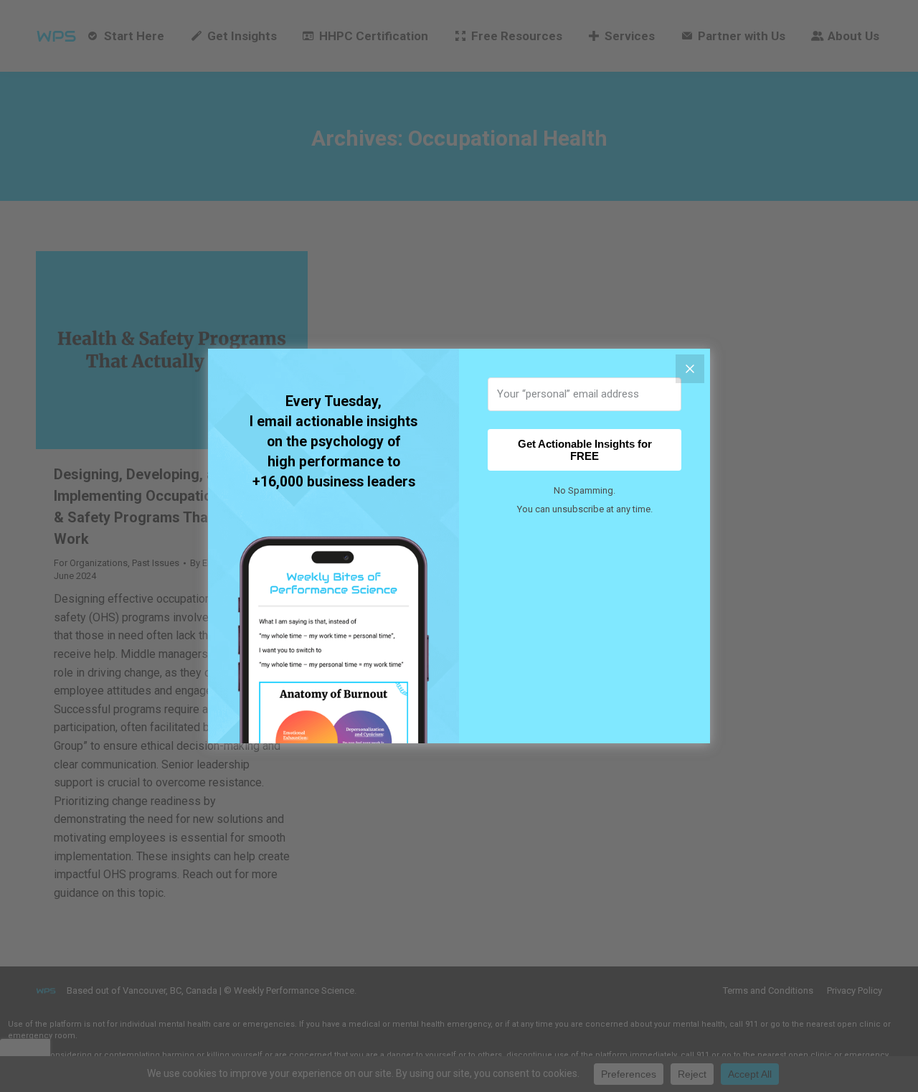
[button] (333, 731)
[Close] (690, 368)
